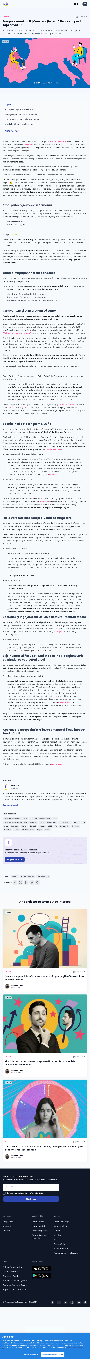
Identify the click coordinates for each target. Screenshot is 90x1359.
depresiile (44, 501)
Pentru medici (38, 1226)
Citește (57, 1230)
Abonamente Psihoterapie (66, 1253)
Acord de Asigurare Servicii (15, 1285)
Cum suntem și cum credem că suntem (22, 119)
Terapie (6, 17)
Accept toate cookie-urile (52, 1354)
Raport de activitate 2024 (14, 1289)
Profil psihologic (43, 877)
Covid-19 (15, 877)
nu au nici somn (66, 404)
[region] (45, 1346)
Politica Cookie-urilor (12, 1267)
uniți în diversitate (58, 141)
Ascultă (57, 1235)
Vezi (55, 1239)
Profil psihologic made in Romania (20, 109)
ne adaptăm (64, 702)
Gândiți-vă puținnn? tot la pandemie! (21, 114)
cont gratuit (56, 764)
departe (52, 474)
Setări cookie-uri (10, 1271)
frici (11, 407)
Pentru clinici (38, 1221)
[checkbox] (23, 1193)
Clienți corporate (40, 1230)
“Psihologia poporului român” (17, 333)
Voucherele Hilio (61, 1248)
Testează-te (59, 1244)
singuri (59, 631)
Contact (7, 1230)
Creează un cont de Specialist (41, 1237)
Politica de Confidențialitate (15, 1280)
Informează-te (61, 1226)
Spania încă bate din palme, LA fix (20, 124)
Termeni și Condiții (11, 1276)
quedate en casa (53, 449)
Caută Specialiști (61, 1221)
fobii (26, 407)
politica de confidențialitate (30, 1193)
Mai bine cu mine (27, 877)
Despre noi (8, 1221)
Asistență (7, 1226)
